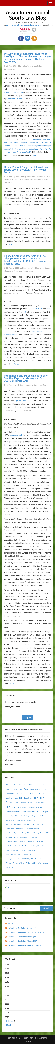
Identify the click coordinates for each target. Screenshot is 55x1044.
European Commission (27, 802)
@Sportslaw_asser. (23, 400)
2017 (7, 977)
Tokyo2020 (24, 854)
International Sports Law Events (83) (21, 936)
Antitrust (14, 785)
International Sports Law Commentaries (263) (25, 932)
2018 (7, 981)
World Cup (9, 867)
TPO (31, 854)
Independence (20, 820)
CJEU (44, 789)
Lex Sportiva (20, 829)
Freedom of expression (35, 807)
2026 (10, 1021)
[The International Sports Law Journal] (8, 887)
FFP (47, 802)
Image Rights (10, 820)
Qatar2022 (30, 841)
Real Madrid (39, 841)
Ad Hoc (8, 785)
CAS (26, 789)
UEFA (15, 863)
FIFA (8, 806)
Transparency (39, 859)
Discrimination (43, 794)
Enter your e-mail (12, 706)
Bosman (8, 789)
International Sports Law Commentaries (18, 179)
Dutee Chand (28, 798)
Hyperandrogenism (32, 816)
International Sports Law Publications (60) (24, 945)
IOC (24, 824)
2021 (7, 995)
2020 (7, 990)
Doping (9, 798)
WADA (28, 863)
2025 (7, 1012)
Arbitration (23, 785)
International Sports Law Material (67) (22, 941)
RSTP (15, 846)
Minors (29, 833)
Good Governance (28, 811)
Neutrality (9, 837)
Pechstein (22, 841)
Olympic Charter (34, 837)
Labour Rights (10, 829)
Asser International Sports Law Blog (27, 15)
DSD (20, 798)
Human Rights (42, 811)
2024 (7, 1008)
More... (35, 155)
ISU (33, 824)
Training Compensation (13, 859)
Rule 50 (21, 846)
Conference (25, 794)
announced (23, 530)
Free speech (22, 807)
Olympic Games (11, 841)
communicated (16, 435)
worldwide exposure (12, 92)
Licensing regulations (32, 829)
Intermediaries (30, 820)
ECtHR (42, 798)
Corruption (33, 794)
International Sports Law (13, 824)
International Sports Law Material (36, 385)
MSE (47, 833)
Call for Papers (17, 789)
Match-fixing (22, 833)
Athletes (30, 785)
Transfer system (27, 859)
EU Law (9, 802)
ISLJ (28, 824)
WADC (34, 863)
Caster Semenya (35, 789)
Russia (27, 846)
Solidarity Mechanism (38, 846)
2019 (7, 986)
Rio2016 (8, 846)
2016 (7, 973)
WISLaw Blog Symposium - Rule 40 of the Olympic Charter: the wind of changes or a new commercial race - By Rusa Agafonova (27, 58)
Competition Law (12, 793)
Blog (21, 66)
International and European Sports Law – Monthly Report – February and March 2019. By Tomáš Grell (27, 378)
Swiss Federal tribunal (13, 854)
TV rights (9, 863)
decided (14, 644)
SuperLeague (31, 850)
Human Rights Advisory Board (15, 816)
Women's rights (43, 863)
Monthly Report (38, 833)
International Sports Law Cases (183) (22, 927)
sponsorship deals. (16, 98)
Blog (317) (11, 923)
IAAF (41, 816)
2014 (7, 964)
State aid (22, 850)
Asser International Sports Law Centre (23, 25)
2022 (7, 999)
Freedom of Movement (13, 812)
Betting (37, 785)
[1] (22, 92)
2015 (7, 968)
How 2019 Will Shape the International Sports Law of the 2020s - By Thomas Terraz (26, 170)
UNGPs (21, 863)
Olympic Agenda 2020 (20, 837)
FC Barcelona (40, 802)
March (8, 1025)
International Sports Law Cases (38, 176)
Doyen (15, 798)
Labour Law (39, 824)
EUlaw (16, 802)
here (35, 308)
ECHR (36, 798)
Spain (7, 850)
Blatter (43, 785)
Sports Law (14, 850)
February (10, 1021)
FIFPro (14, 807)
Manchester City (11, 833)
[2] (30, 152)
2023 (7, 1004)
